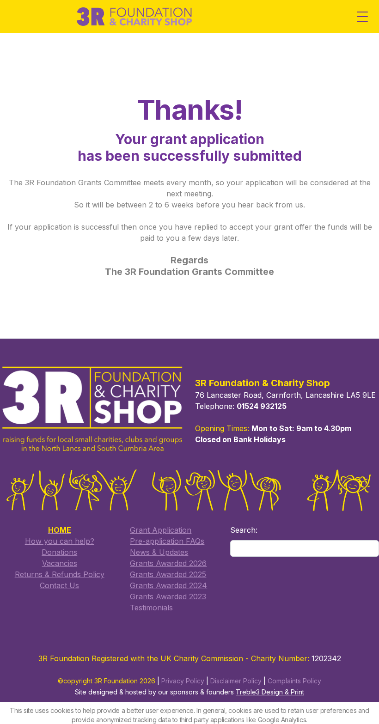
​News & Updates (159, 552)
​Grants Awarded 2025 (168, 574)
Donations (59, 552)
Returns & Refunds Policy (59, 574)
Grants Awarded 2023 (168, 596)
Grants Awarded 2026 (168, 563)
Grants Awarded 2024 (168, 585)
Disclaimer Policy (236, 681)
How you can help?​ (59, 541)
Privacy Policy (182, 681)
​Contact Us (59, 585)
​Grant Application (160, 530)
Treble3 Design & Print (270, 692)
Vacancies (59, 563)
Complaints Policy (294, 681)
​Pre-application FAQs (167, 541)
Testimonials (151, 607)
